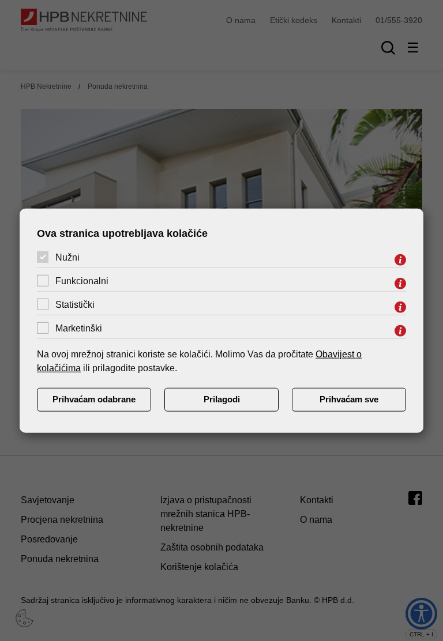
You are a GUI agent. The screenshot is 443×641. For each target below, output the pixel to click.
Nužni (67, 257)
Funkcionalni (81, 281)
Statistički (75, 305)
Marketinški (78, 328)
